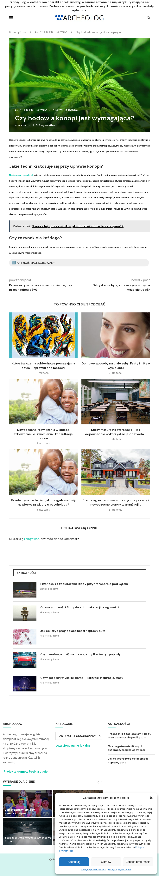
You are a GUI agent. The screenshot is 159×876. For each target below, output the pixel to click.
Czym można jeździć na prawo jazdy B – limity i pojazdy (80, 654)
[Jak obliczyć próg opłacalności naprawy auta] (24, 636)
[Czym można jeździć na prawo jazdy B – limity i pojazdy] (24, 660)
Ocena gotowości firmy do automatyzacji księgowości (79, 607)
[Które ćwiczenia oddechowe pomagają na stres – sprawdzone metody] (43, 335)
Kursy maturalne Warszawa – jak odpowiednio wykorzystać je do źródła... (115, 432)
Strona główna (18, 32)
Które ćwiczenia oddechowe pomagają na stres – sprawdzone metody (43, 365)
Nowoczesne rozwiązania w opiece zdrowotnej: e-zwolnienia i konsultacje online (43, 434)
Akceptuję (74, 861)
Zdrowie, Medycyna (65, 110)
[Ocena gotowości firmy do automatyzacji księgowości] (24, 613)
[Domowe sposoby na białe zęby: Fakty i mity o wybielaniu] (115, 335)
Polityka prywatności (119, 869)
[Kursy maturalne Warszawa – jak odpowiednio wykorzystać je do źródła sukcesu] (115, 401)
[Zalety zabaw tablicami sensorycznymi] (27, 803)
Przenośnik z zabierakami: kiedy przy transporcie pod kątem (84, 584)
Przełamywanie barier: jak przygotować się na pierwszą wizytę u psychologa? (43, 502)
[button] (151, 798)
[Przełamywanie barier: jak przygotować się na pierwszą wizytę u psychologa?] (43, 472)
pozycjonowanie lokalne (73, 745)
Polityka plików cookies (93, 869)
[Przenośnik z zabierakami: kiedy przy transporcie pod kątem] (24, 590)
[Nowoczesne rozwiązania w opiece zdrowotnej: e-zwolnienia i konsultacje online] (43, 401)
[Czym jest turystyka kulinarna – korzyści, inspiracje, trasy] (24, 683)
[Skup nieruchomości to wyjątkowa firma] (27, 831)
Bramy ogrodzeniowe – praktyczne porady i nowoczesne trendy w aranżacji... (116, 502)
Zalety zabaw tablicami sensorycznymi (20, 811)
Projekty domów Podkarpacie (26, 772)
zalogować (31, 539)
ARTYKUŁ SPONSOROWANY (51, 32)
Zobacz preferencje (138, 861)
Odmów (106, 861)
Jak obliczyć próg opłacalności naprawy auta (72, 631)
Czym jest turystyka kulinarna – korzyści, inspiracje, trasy (81, 678)
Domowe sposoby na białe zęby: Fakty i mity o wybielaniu (116, 365)
